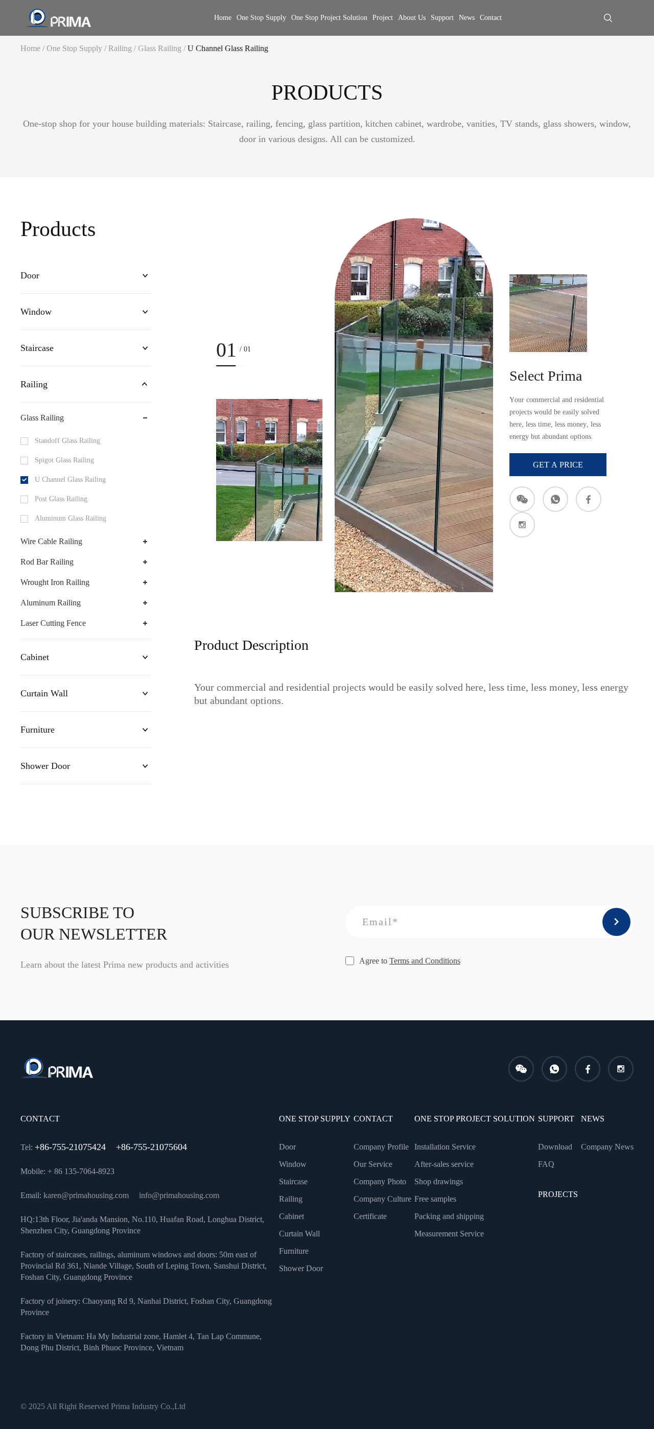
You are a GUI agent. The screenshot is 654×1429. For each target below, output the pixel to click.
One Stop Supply (261, 17)
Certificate (370, 1216)
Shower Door (45, 766)
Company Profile (381, 1146)
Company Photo (380, 1181)
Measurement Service (449, 1233)
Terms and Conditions (424, 960)
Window (36, 312)
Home (222, 17)
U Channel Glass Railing (228, 48)
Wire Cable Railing (51, 541)
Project (382, 17)
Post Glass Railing (61, 499)
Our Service (373, 1164)
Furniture (37, 729)
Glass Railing (163, 48)
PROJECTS (558, 1194)
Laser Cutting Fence (53, 623)
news (592, 1118)
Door (29, 275)
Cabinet (34, 657)
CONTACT (373, 1118)
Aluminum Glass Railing (70, 518)
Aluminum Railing (50, 602)
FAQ (546, 1164)
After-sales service (444, 1164)
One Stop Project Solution (329, 17)
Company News (607, 1146)
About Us (412, 17)
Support (442, 17)
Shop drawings (438, 1181)
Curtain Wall (44, 693)
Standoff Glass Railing (67, 440)
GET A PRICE (558, 464)
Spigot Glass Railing (64, 460)
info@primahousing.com (179, 1195)
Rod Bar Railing (47, 561)
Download (555, 1146)
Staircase (37, 348)
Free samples (435, 1198)
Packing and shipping (449, 1216)
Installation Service (445, 1146)
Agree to (409, 960)
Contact (491, 17)
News (467, 17)
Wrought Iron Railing (54, 582)
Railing (123, 48)
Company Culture (382, 1198)
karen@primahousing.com (86, 1195)
